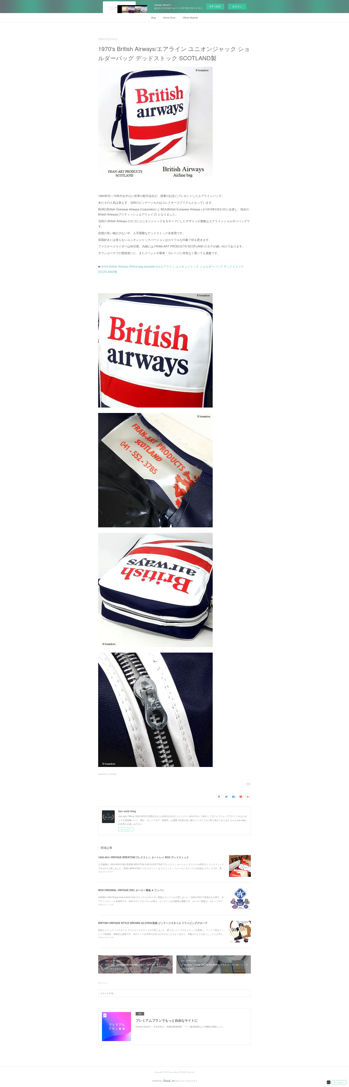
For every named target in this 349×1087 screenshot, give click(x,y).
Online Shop (169, 17)
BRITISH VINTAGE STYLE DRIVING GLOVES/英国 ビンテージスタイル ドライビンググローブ (152, 923)
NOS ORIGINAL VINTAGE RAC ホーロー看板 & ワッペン (131, 890)
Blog (153, 17)
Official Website (190, 17)
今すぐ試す (215, 6)
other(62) (113, 774)
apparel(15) (103, 774)
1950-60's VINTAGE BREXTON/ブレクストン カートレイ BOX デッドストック (143, 857)
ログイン (237, 6)
